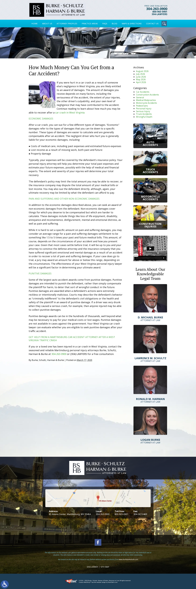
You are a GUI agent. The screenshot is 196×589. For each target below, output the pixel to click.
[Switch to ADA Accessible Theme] (5, 584)
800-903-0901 (159, 12)
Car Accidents (142, 91)
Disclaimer (92, 567)
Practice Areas (90, 23)
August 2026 (142, 71)
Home (34, 23)
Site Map (105, 567)
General (140, 97)
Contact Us (152, 23)
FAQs (104, 23)
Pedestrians (142, 105)
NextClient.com (112, 582)
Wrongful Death (144, 116)
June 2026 (141, 76)
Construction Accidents (147, 94)
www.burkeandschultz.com (128, 559)
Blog (114, 23)
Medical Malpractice (146, 100)
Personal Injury (143, 108)
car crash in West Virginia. (70, 112)
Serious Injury (143, 111)
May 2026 (141, 79)
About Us (47, 23)
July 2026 (140, 74)
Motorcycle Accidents (146, 102)
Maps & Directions (132, 23)
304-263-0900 (156, 9)
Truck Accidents (144, 114)
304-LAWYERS (159, 14)
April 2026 (141, 82)
